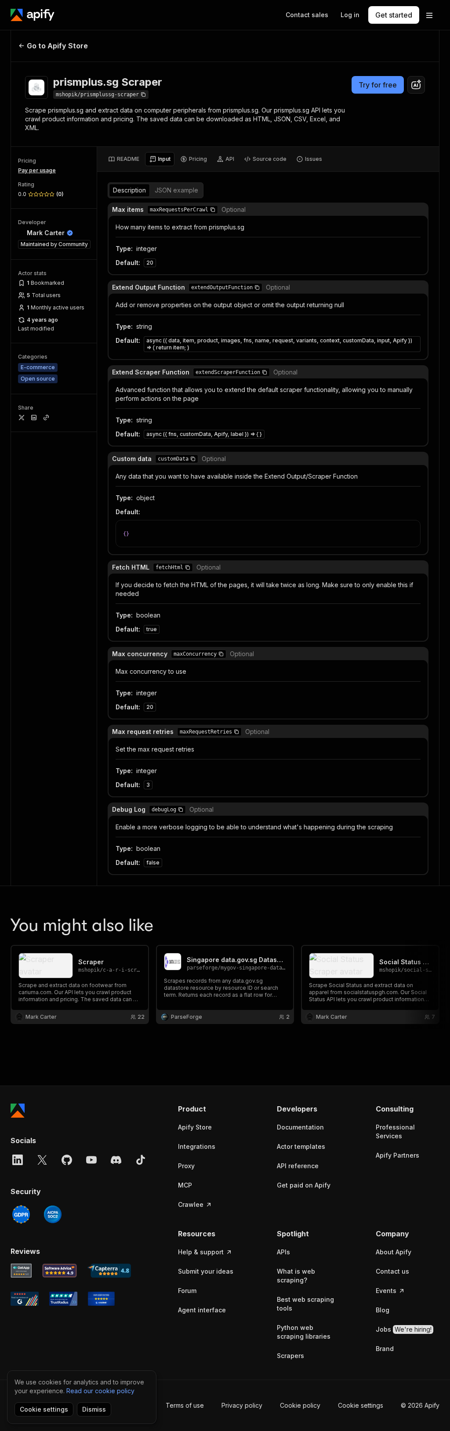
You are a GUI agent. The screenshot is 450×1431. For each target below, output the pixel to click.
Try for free (378, 84)
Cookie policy (300, 1405)
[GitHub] (67, 1160)
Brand (385, 1348)
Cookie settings (360, 1405)
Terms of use (185, 1405)
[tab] (123, 159)
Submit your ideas (205, 1271)
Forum (187, 1290)
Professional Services (395, 1131)
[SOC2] (52, 1214)
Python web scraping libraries (303, 1332)
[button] (212, 209)
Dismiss (94, 1409)
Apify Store (195, 1127)
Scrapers (290, 1355)
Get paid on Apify (303, 1185)
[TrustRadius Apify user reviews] (63, 1299)
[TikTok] (141, 1160)
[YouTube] (91, 1160)
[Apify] (32, 15)
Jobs (404, 1329)
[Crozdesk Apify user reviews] (101, 1299)
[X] (42, 1160)
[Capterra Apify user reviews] (109, 1271)
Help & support (201, 1252)
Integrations (196, 1146)
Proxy (186, 1165)
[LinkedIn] (18, 1160)
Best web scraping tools (305, 1304)
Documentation (300, 1127)
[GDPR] (21, 1214)
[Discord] (116, 1160)
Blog (382, 1310)
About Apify (393, 1252)
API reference (298, 1165)
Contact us (392, 1271)
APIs (283, 1252)
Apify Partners (397, 1155)
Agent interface (202, 1310)
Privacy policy (241, 1405)
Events (386, 1290)
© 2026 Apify (420, 1405)
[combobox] (416, 85)
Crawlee (190, 1204)
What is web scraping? (296, 1276)
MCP (185, 1185)
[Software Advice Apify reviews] (59, 1271)
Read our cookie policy (100, 1391)
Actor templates (301, 1146)
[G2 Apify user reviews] (25, 1299)
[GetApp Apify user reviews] (21, 1271)
